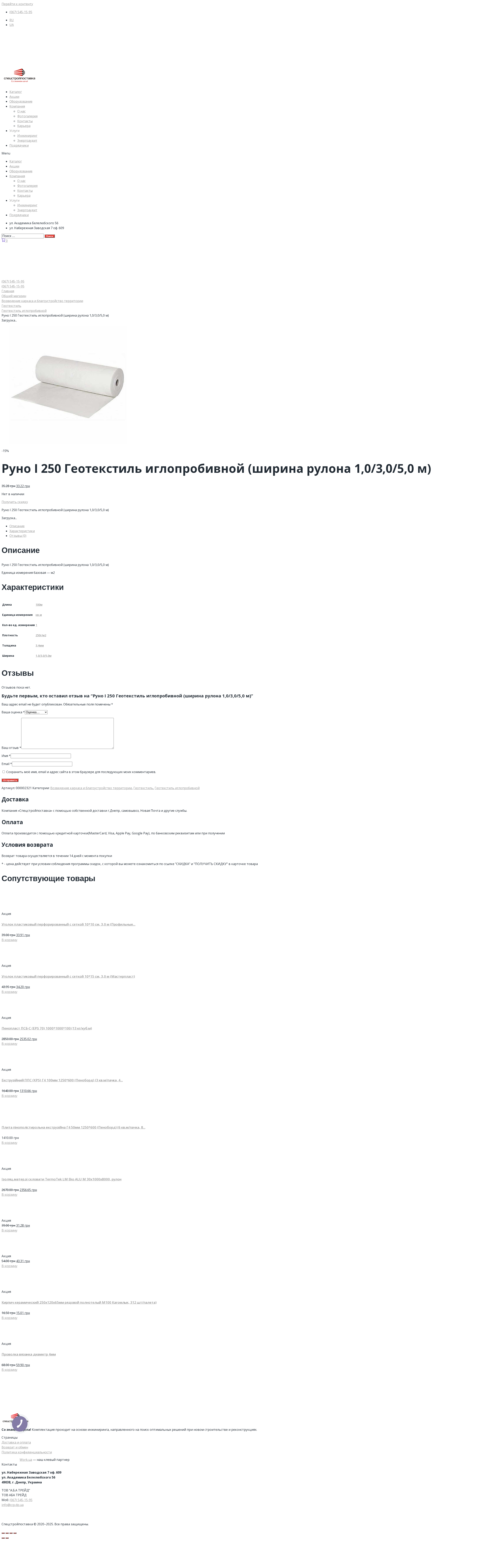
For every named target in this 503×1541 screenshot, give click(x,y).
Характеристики (22, 531)
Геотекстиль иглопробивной (24, 311)
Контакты (25, 121)
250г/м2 (41, 635)
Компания (17, 106)
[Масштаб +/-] (15, 1533)
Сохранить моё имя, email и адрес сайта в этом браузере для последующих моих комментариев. (81, 772)
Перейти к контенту (17, 4)
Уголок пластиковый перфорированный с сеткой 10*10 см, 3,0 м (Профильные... (68, 924)
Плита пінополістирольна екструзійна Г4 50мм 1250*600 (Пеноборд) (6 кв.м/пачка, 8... (73, 1127)
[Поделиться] (7, 1533)
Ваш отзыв (11, 748)
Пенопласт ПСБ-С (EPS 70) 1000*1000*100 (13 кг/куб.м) (47, 1028)
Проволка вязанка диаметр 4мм (29, 1354)
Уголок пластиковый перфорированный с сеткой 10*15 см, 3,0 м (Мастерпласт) (68, 976)
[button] (251, 153)
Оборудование (20, 101)
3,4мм (40, 645)
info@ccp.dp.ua (13, 1505)
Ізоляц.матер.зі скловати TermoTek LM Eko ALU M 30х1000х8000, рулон (61, 1179)
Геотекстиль (11, 306)
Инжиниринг (27, 135)
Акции (14, 97)
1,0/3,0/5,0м (43, 656)
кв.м (39, 615)
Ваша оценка (13, 712)
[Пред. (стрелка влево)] (3, 1538)
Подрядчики (19, 145)
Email (7, 764)
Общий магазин (14, 296)
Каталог (15, 92)
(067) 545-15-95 (21, 1500)
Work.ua (26, 1459)
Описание (17, 526)
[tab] (255, 526)
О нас (21, 111)
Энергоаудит (27, 140)
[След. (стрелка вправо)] (7, 1538)
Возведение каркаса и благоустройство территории (42, 301)
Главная (8, 291)
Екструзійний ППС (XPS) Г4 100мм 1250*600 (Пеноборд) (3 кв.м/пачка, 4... (62, 1080)
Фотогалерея (27, 116)
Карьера (23, 126)
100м (39, 604)
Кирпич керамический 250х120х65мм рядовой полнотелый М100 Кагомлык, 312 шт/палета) (79, 1302)
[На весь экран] (11, 1533)
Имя (6, 756)
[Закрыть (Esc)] (3, 1533)
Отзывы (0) (17, 536)
